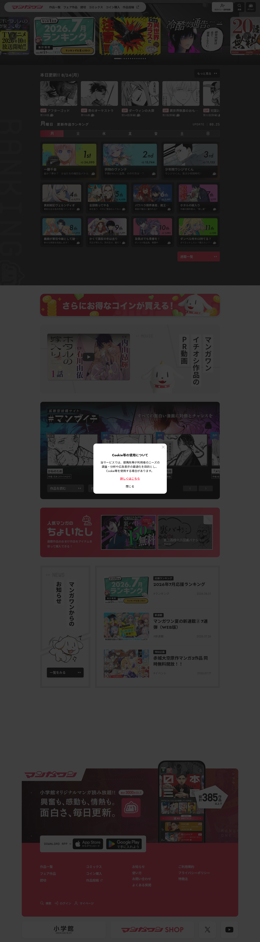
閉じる (130, 486)
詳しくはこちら (130, 478)
